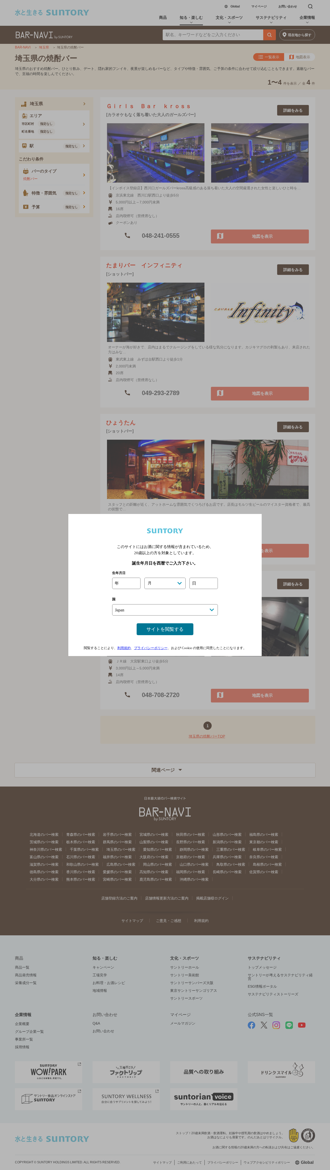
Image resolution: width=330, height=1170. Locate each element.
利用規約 (124, 648)
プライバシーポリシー (151, 648)
